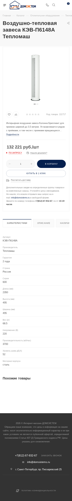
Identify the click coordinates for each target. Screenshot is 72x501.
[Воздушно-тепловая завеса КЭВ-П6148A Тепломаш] (36, 76)
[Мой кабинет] (59, 5)
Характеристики (17, 223)
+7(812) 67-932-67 (26, 455)
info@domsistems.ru (20, 198)
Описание (43, 223)
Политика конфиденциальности (38, 491)
